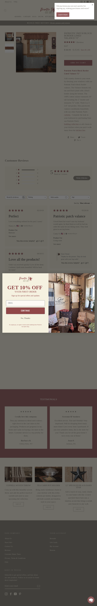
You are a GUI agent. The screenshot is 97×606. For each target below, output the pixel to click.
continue (25, 310)
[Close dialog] (92, 276)
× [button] (92, 4)
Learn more (63, 14)
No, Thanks (25, 318)
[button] (91, 600)
